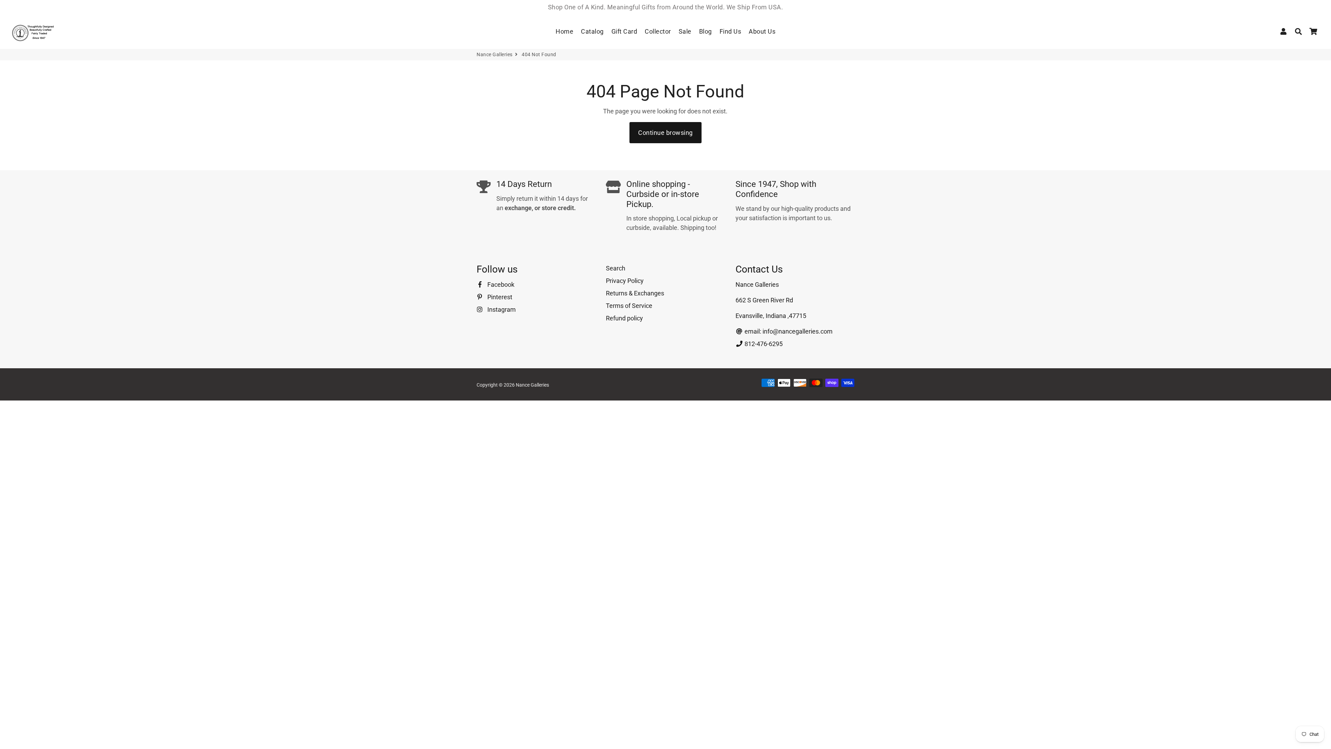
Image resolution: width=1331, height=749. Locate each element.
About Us (762, 31)
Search (615, 268)
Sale (685, 31)
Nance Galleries (495, 54)
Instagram (501, 309)
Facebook (500, 284)
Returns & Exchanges (635, 293)
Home (564, 31)
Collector (658, 31)
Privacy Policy (625, 280)
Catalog (592, 31)
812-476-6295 (763, 343)
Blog (705, 31)
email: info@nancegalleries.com (788, 331)
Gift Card (624, 31)
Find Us (730, 31)
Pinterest (499, 297)
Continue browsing (665, 132)
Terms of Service (629, 305)
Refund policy (624, 318)
